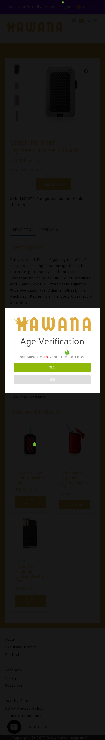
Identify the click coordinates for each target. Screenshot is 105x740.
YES (52, 367)
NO (52, 379)
